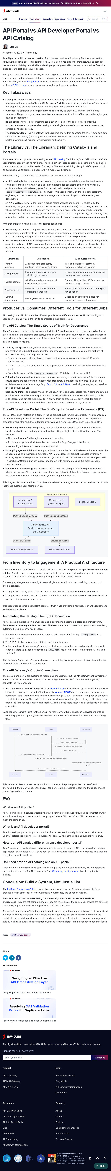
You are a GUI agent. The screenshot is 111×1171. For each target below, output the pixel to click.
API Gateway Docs (12, 1110)
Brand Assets (62, 1133)
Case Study (60, 19)
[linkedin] (12, 958)
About (59, 1110)
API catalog (60, 159)
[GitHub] (97, 1158)
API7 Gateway (10, 1075)
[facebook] (18, 958)
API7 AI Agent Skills (13, 1122)
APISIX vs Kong (10, 1139)
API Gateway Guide (65, 1075)
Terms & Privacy (64, 1139)
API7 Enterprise (19, 85)
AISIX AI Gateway (11, 1081)
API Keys (65, 384)
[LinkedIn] (90, 1158)
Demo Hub (8, 1133)
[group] (20, 935)
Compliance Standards (67, 1127)
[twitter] (5, 958)
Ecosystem (48, 19)
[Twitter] (105, 1158)
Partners (60, 1122)
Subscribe (100, 1057)
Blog (5, 18)
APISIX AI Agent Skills (14, 1116)
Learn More (88, 3)
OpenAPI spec (57, 688)
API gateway (33, 81)
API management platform (65, 871)
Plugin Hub (61, 1081)
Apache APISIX (63, 692)
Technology (35, 19)
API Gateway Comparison (69, 1087)
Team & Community (75, 19)
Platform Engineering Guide (21, 889)
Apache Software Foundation (73, 1163)
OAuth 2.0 (52, 384)
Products (23, 19)
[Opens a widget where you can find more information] (100, 1166)
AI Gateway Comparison (15, 1145)
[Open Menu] (105, 11)
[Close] (97, 3)
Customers (61, 1092)
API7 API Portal (10, 1087)
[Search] (89, 19)
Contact (60, 1116)
